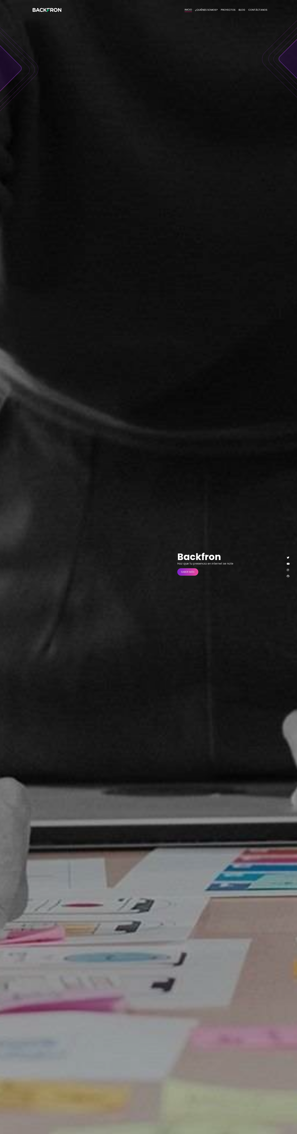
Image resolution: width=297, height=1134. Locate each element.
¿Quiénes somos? (206, 10)
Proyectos (228, 10)
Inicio (188, 9)
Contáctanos (257, 10)
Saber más (188, 572)
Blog (242, 10)
